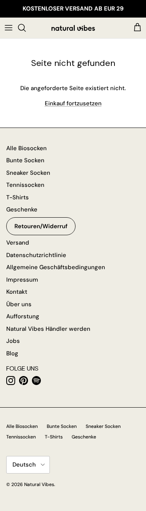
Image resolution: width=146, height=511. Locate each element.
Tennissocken (25, 185)
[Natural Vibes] (73, 27)
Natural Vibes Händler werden (48, 329)
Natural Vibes (39, 484)
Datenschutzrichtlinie (36, 255)
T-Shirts (17, 197)
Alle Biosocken (26, 148)
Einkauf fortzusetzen (73, 103)
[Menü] (8, 27)
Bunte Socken (25, 160)
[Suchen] (25, 27)
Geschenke (21, 209)
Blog (12, 353)
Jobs (13, 341)
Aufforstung (22, 316)
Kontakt (16, 292)
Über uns (19, 304)
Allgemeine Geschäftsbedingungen (55, 267)
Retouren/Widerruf (40, 226)
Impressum (22, 280)
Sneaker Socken (28, 173)
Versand (17, 243)
